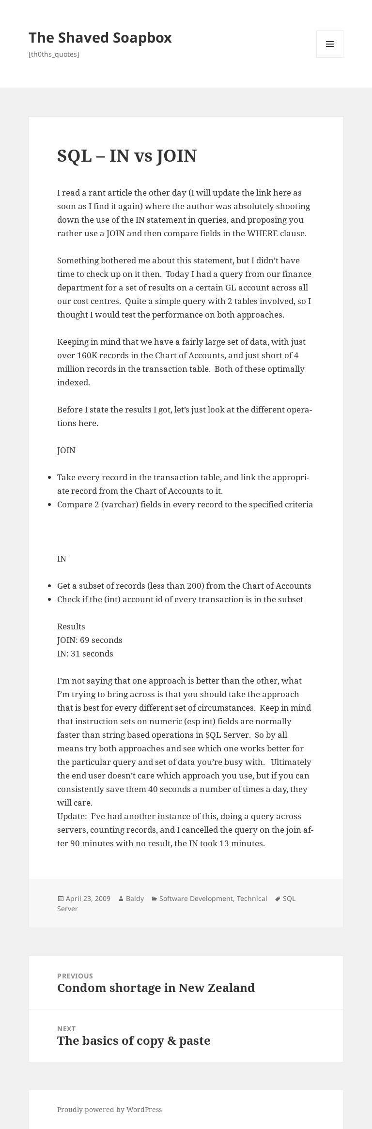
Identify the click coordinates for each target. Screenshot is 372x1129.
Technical (252, 898)
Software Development (196, 898)
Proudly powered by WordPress (109, 1109)
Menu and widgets (330, 57)
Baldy (135, 898)
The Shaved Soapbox (100, 37)
